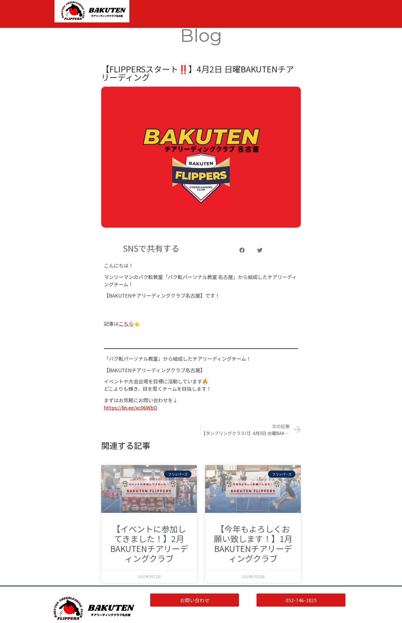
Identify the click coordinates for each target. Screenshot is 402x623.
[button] (242, 250)
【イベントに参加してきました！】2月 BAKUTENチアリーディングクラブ (149, 543)
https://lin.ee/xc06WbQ (130, 407)
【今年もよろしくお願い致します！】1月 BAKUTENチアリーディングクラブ (253, 543)
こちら (126, 323)
